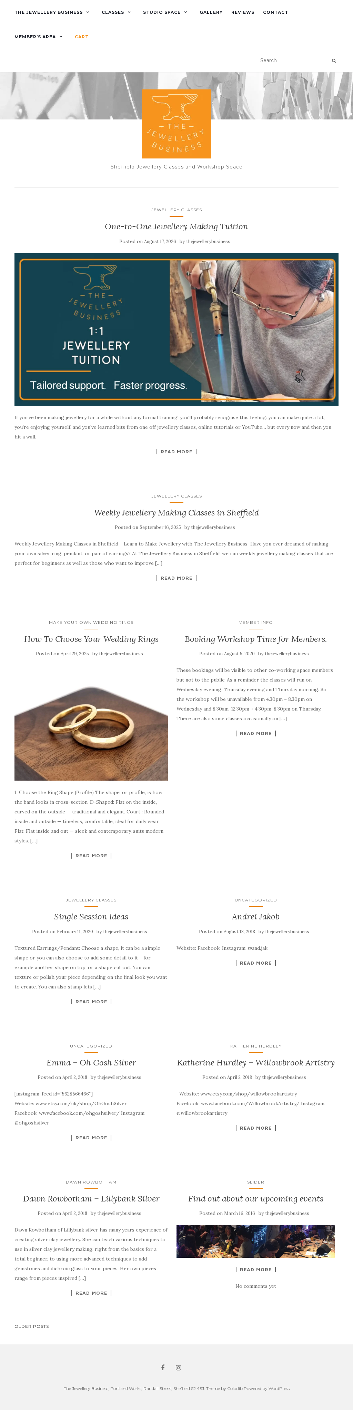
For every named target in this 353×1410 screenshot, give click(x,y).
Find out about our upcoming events (255, 1198)
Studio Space (162, 12)
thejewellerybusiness (208, 241)
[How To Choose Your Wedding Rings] (91, 723)
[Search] (334, 61)
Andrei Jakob (256, 916)
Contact (275, 12)
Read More (176, 451)
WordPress (279, 1388)
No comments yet (255, 1286)
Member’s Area (35, 36)
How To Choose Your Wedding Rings (91, 639)
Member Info (256, 622)
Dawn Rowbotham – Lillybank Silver (91, 1198)
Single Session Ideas (91, 916)
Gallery (211, 12)
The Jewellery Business (48, 12)
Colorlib (235, 1388)
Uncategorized (256, 899)
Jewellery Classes (176, 209)
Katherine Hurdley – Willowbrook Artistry (256, 1062)
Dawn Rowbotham (91, 1182)
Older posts (31, 1326)
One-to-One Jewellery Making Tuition (176, 226)
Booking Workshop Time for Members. (256, 639)
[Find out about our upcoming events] (255, 1241)
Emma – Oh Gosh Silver (91, 1062)
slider (255, 1182)
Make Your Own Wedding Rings (91, 622)
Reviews (242, 12)
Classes (113, 12)
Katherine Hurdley (256, 1046)
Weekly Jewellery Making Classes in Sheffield (176, 512)
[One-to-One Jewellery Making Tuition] (176, 329)
